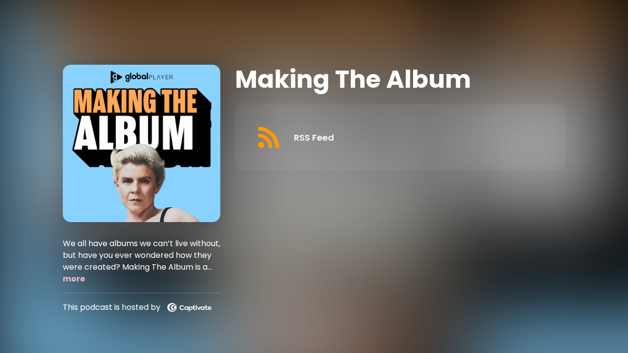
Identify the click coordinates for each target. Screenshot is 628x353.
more (74, 278)
